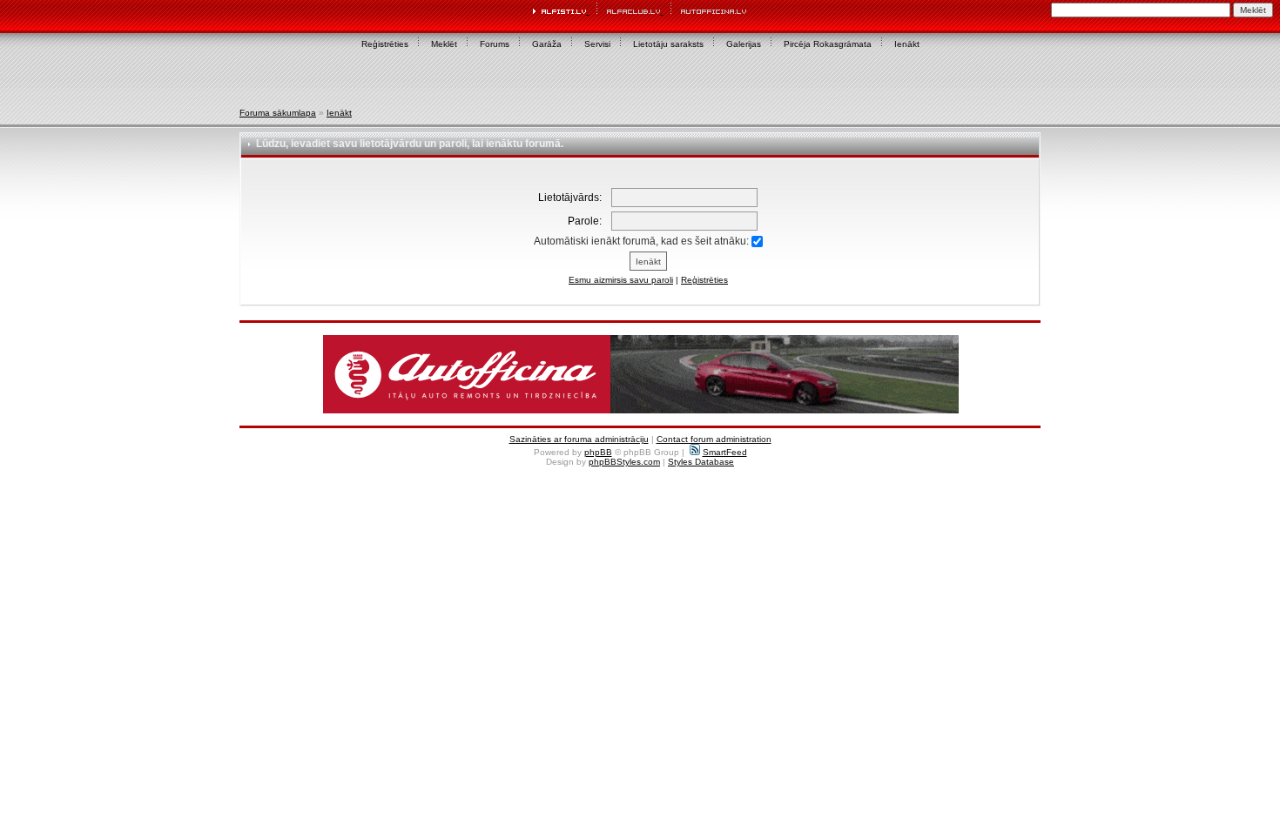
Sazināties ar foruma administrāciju (579, 439)
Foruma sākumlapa (277, 112)
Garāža (547, 44)
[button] (641, 374)
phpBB (598, 452)
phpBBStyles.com (624, 461)
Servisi (597, 44)
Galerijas (743, 44)
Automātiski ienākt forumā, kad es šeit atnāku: (642, 241)
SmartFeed (725, 452)
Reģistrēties (384, 44)
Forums (494, 44)
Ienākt (907, 44)
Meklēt (444, 44)
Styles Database (701, 461)
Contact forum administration (714, 439)
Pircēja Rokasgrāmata (828, 44)
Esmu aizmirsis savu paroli (621, 280)
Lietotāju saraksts (668, 44)
